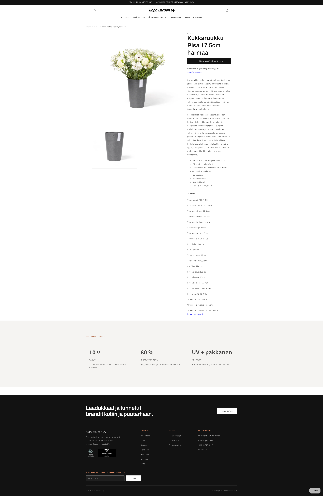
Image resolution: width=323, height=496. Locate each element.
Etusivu (88, 27)
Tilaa (133, 478)
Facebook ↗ (203, 449)
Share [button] (192, 193)
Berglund (144, 459)
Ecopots (144, 440)
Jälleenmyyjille (175, 435)
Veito (143, 463)
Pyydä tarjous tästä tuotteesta (209, 61)
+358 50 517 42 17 (205, 445)
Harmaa (96, 27)
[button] (95, 10)
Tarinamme (174, 440)
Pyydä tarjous (227, 411)
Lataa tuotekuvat (195, 314)
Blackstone (145, 435)
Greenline (145, 454)
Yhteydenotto (175, 445)
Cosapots (145, 445)
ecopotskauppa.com (195, 72)
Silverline (145, 449)
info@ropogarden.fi (206, 440)
